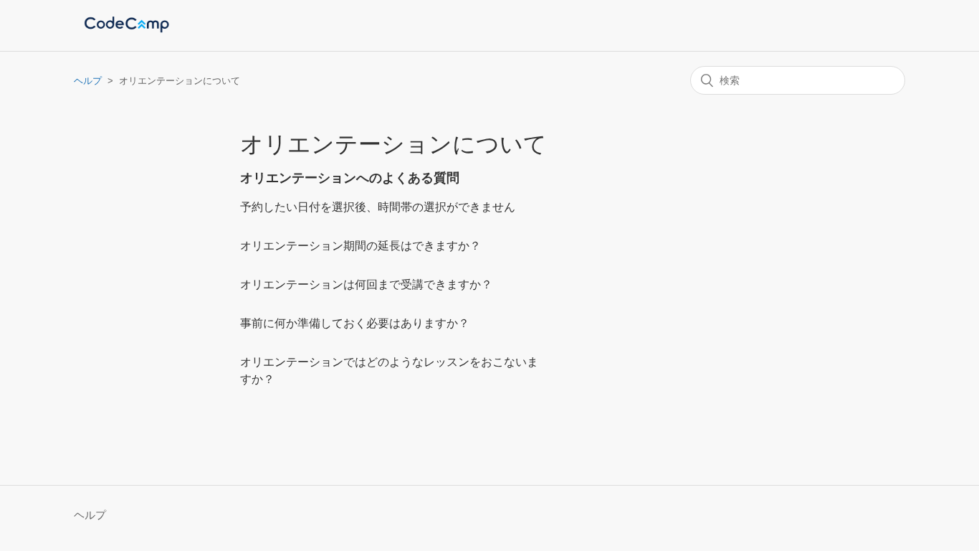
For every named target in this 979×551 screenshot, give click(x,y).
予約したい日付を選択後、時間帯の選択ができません (377, 207)
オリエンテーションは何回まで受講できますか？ (366, 284)
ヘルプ (88, 80)
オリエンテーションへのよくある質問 (349, 178)
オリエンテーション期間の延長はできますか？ (360, 246)
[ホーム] (127, 33)
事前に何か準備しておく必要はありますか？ (354, 323)
